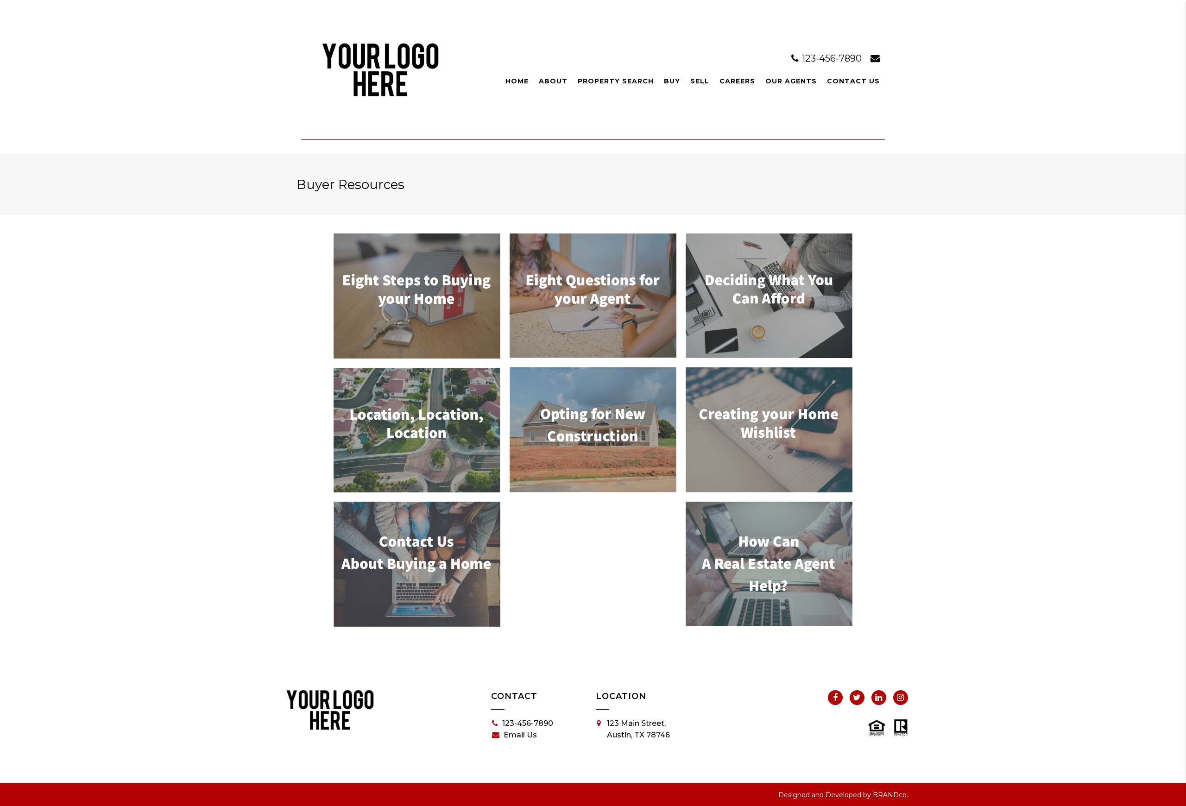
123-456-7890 (832, 58)
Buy (672, 81)
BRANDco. (890, 795)
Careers (737, 81)
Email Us (520, 734)
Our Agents (791, 81)
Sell (699, 81)
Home (517, 81)
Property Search (616, 81)
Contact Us (853, 81)
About (553, 81)
